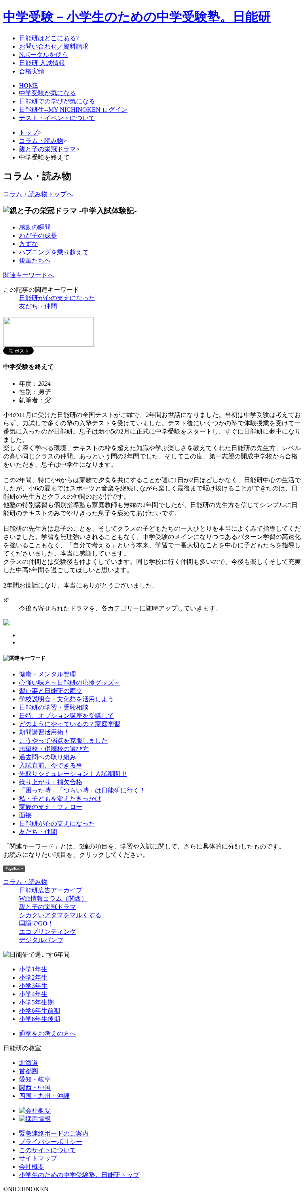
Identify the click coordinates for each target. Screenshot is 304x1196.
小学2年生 (33, 977)
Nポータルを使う (43, 54)
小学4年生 (33, 994)
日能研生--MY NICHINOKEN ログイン (73, 109)
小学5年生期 (36, 1002)
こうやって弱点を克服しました (63, 740)
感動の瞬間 (35, 227)
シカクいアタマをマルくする (60, 915)
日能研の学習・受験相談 (54, 707)
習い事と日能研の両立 (50, 690)
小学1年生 (33, 969)
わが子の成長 (38, 235)
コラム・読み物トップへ (38, 194)
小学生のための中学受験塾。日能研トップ (79, 1175)
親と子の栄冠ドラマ (47, 149)
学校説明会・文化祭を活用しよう (66, 699)
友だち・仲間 (38, 306)
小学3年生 (33, 985)
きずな (28, 243)
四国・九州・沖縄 (44, 1096)
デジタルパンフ (41, 940)
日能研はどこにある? (49, 38)
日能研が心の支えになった (57, 298)
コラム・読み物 (41, 140)
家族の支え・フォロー (50, 807)
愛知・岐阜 (35, 1079)
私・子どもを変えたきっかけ (60, 798)
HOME (28, 85)
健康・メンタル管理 (47, 674)
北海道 (28, 1062)
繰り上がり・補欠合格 (50, 782)
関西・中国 (35, 1087)
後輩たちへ (35, 260)
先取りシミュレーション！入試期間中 (73, 773)
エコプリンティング (47, 931)
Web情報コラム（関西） (53, 898)
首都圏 (28, 1071)
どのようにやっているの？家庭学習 (69, 724)
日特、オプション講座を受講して (66, 715)
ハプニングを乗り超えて (54, 252)
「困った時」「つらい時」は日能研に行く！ (82, 790)
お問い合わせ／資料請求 (54, 46)
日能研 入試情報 (42, 63)
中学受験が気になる (47, 93)
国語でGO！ (36, 923)
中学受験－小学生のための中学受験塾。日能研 (137, 16)
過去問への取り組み (47, 757)
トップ (28, 132)
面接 (25, 815)
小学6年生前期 (39, 1010)
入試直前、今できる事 (50, 765)
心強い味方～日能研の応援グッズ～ (69, 682)
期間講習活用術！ (44, 732)
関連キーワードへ (28, 275)
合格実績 (31, 71)
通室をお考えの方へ (47, 1033)
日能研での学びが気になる (57, 101)
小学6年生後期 (39, 1019)
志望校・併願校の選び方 (54, 748)
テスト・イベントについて (57, 118)
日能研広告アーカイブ (50, 890)
